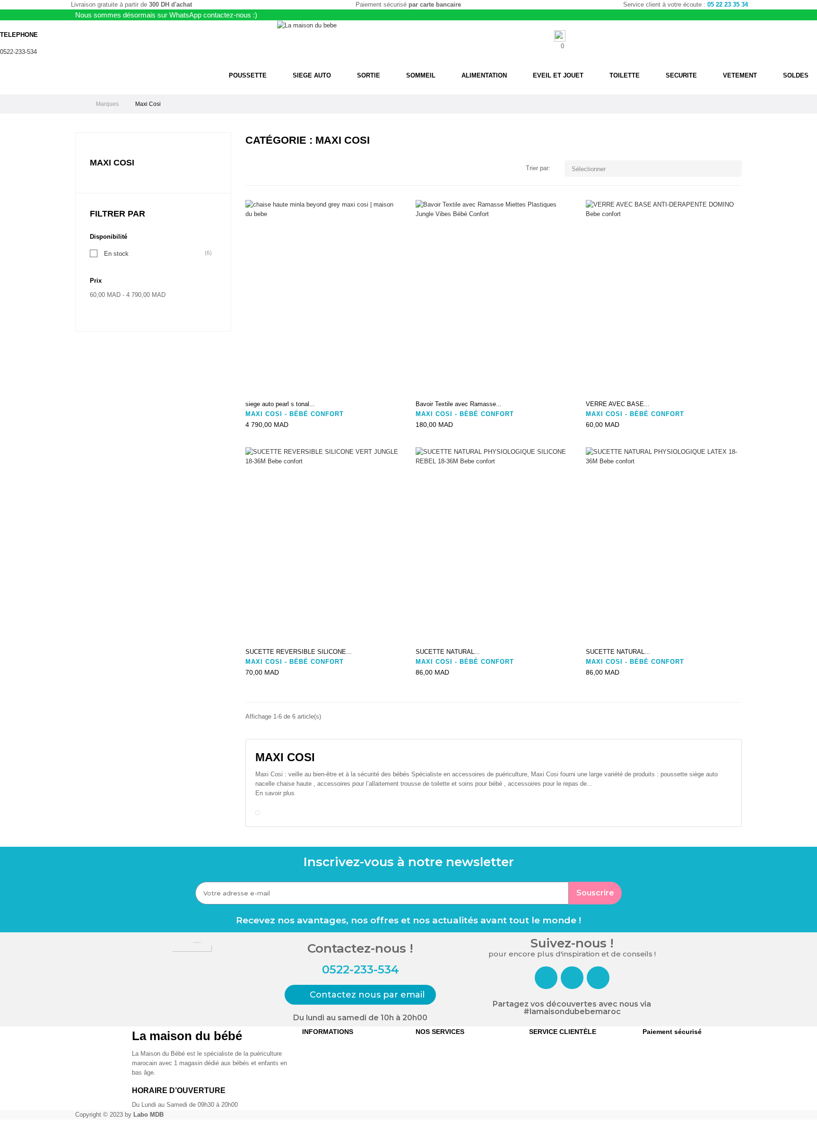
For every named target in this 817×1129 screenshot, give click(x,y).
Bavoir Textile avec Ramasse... (459, 404)
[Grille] (251, 169)
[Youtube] (598, 977)
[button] (360, 995)
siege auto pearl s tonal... (280, 404)
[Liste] (265, 169)
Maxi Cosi (112, 162)
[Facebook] (546, 977)
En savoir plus (275, 793)
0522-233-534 (18, 51)
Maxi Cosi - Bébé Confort (294, 413)
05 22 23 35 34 (727, 4)
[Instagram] (572, 977)
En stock (116, 253)
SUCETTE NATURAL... (448, 651)
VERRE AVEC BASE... (618, 404)
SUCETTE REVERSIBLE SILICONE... (298, 651)
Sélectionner (654, 169)
